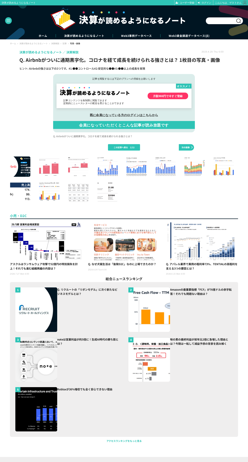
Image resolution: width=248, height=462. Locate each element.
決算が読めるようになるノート (84, 35)
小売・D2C (18, 215)
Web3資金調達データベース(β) (189, 35)
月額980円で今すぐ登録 (168, 96)
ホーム (43, 35)
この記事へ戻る (124, 147)
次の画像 (186, 147)
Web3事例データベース (136, 35)
